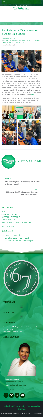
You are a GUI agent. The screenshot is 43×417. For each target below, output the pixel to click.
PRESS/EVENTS (8, 227)
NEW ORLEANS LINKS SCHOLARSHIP (17, 222)
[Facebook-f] (16, 6)
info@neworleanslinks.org (18, 385)
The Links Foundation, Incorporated (15, 238)
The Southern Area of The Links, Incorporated (19, 241)
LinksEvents (36, 40)
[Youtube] (26, 6)
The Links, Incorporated (11, 235)
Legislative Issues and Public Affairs (20, 40)
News (22, 43)
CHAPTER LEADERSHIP (11, 217)
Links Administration (9, 38)
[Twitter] (19, 6)
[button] (41, 23)
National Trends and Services (11, 43)
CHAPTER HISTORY (9, 214)
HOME (4, 212)
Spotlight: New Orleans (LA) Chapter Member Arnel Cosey (19, 2)
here (32, 94)
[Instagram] (23, 6)
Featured (5, 40)
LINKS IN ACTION (9, 220)
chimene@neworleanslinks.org (14, 381)
